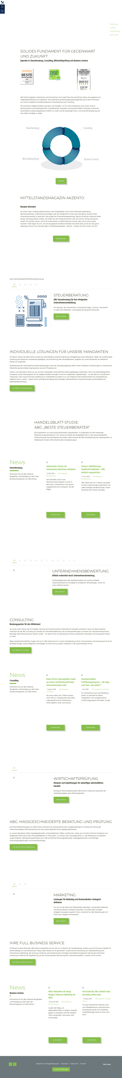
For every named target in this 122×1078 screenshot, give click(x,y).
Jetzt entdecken (61, 239)
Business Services (53, 1004)
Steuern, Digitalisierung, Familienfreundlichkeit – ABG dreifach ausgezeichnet (93, 469)
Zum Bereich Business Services (22, 962)
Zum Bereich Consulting (20, 650)
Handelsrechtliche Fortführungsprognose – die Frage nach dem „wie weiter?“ (95, 682)
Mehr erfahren (61, 316)
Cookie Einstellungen (61, 1069)
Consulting (49, 692)
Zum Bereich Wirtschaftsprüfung (23, 847)
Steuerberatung (51, 476)
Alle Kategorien (62, 473)
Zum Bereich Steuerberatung (22, 388)
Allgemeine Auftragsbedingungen (47, 1064)
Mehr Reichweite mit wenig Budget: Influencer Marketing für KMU (61, 994)
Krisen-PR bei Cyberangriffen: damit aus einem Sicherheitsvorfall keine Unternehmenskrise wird (61, 682)
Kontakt (61, 181)
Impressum (64, 1064)
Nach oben (107, 1064)
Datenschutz (74, 1064)
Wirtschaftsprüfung (115, 31)
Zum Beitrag (55, 514)
